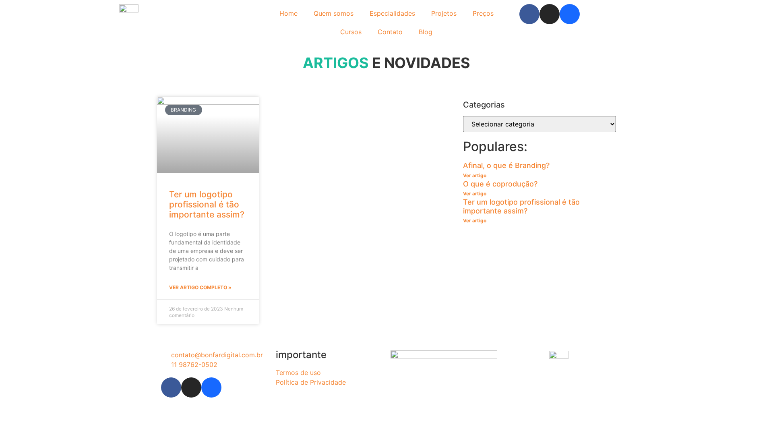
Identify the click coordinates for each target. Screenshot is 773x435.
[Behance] (570, 14)
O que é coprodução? (500, 184)
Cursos (351, 32)
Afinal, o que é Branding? (506, 165)
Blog (425, 32)
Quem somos (333, 13)
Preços (483, 13)
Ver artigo (474, 175)
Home (288, 13)
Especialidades (392, 13)
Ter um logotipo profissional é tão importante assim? (206, 204)
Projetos (444, 13)
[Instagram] (549, 14)
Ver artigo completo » (200, 287)
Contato (390, 32)
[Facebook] (529, 14)
